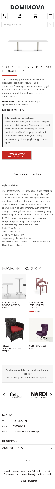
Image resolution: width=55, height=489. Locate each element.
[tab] (15, 174)
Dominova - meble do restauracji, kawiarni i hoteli (27, 474)
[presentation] (3, 395)
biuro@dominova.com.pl (26, 431)
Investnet (32, 480)
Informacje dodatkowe (31, 174)
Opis (15, 174)
